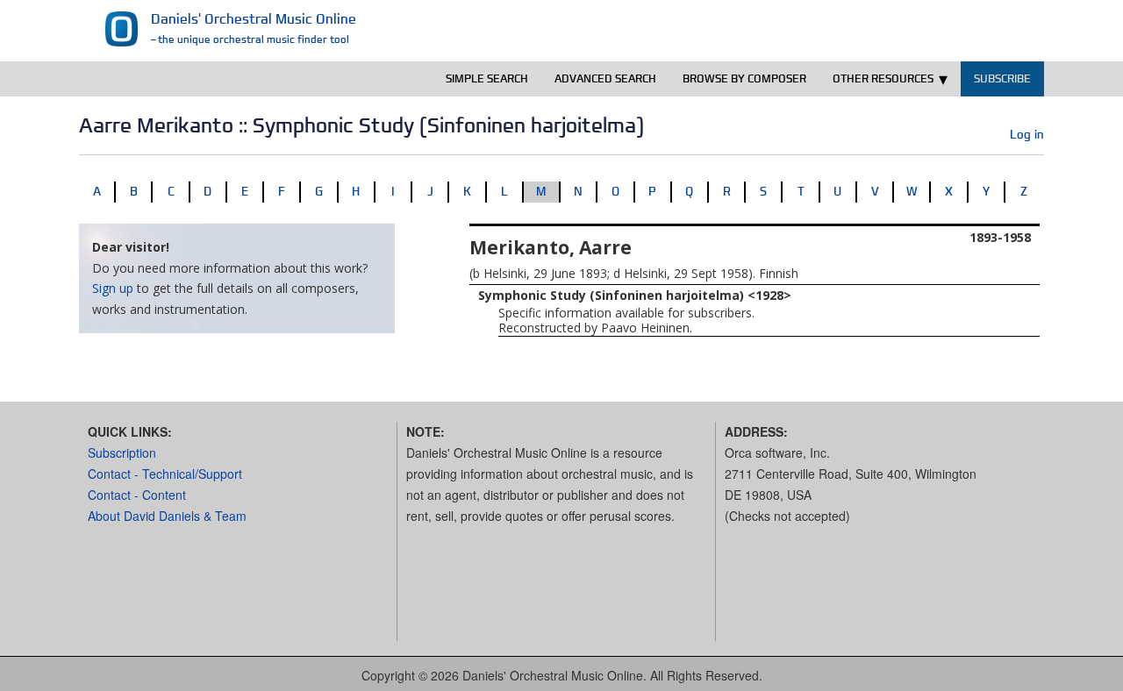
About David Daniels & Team (167, 515)
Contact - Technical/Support (165, 473)
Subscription (122, 452)
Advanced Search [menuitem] (605, 78)
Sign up (112, 288)
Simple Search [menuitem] (487, 78)
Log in (1027, 134)
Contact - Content (137, 494)
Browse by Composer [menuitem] (744, 78)
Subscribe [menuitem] (1002, 78)
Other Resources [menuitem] (883, 78)
